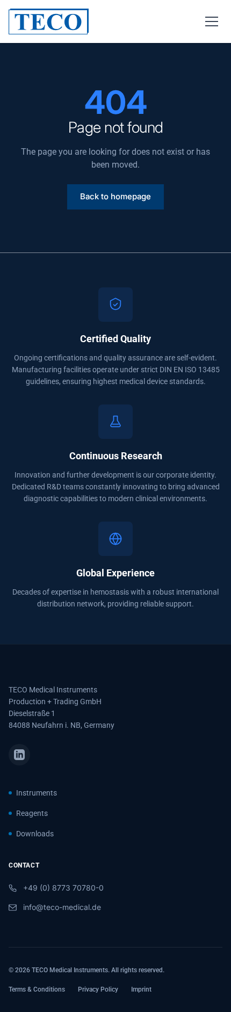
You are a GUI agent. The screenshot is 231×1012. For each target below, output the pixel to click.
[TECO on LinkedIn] (19, 754)
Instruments (36, 793)
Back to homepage (115, 196)
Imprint (141, 989)
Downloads (35, 833)
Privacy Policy (98, 989)
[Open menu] (211, 21)
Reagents (32, 813)
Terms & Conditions (37, 989)
